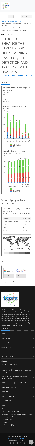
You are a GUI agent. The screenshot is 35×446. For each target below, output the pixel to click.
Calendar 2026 (6, 347)
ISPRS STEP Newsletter (8, 396)
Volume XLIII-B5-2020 (14, 22)
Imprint (22, 439)
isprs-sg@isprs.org (12, 425)
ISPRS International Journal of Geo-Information (16, 383)
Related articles (26, 17)
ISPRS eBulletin (6, 343)
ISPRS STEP (5, 392)
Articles (3, 22)
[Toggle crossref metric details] (9, 271)
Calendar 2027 (6, 352)
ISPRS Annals (5, 338)
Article (10, 17)
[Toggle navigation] (30, 4)
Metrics (17, 17)
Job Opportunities (7, 356)
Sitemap (4, 361)
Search (21, 276)
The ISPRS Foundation (8, 387)
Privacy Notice (12, 439)
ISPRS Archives (6, 334)
